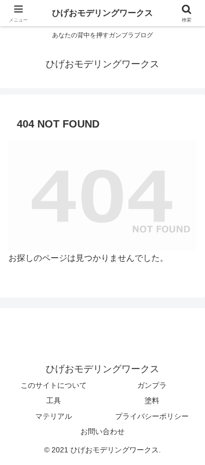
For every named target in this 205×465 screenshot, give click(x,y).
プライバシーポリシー (152, 416)
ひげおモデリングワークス (102, 12)
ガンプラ (152, 385)
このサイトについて (53, 385)
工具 (53, 400)
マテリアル (53, 416)
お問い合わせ (102, 431)
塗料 (152, 400)
